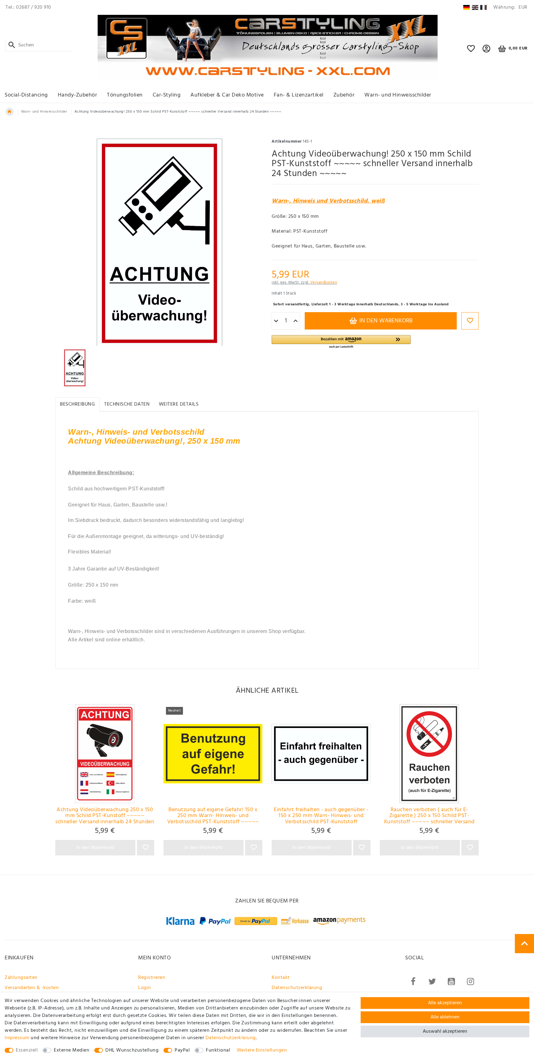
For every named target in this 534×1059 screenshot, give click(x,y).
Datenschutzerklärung (297, 988)
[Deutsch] (466, 7)
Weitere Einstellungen (262, 1050)
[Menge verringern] (276, 321)
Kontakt (281, 978)
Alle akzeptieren (445, 1003)
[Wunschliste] (471, 51)
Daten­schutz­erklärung (231, 1038)
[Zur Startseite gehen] (10, 112)
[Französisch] (483, 7)
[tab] (77, 404)
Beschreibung (77, 404)
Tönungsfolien (125, 95)
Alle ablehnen (445, 1017)
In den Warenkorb (385, 320)
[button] (486, 51)
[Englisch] (475, 7)
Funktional (218, 1050)
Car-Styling (167, 95)
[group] (104, 753)
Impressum (17, 1038)
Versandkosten (323, 282)
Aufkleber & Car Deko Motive (227, 95)
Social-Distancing (26, 95)
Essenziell (27, 1050)
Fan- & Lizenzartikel (299, 95)
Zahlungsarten (21, 978)
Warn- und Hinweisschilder (397, 95)
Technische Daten (127, 404)
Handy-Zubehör (77, 95)
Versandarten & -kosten (32, 988)
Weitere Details (179, 404)
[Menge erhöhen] (295, 321)
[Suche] (12, 45)
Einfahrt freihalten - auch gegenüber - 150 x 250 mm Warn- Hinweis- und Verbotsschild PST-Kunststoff (321, 816)
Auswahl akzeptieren (445, 1031)
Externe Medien (71, 1050)
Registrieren (151, 978)
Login (144, 988)
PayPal (182, 1050)
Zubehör (344, 95)
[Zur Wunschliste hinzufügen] (470, 320)
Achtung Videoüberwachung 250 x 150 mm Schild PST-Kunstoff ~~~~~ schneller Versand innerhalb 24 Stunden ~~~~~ (104, 816)
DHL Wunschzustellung (132, 1050)
